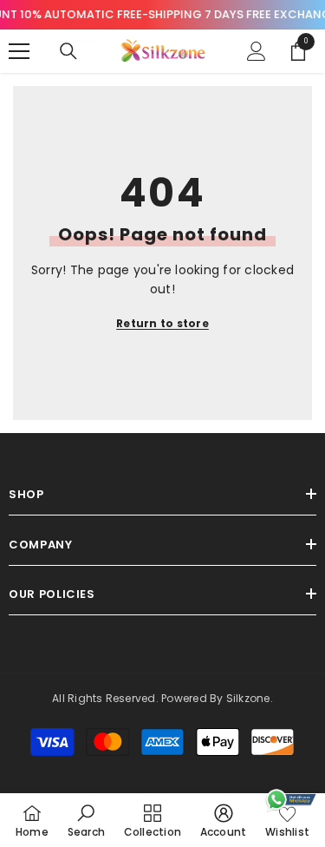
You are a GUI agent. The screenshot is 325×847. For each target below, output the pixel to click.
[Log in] (256, 51)
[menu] (19, 51)
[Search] (68, 51)
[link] (86, 820)
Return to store (162, 323)
